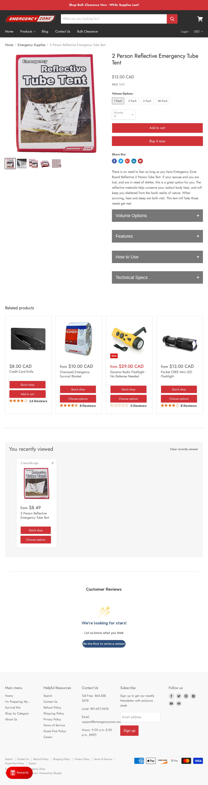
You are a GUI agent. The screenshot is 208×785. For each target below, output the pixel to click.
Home (9, 31)
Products (26, 31)
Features (124, 236)
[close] (53, 463)
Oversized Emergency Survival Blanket (75, 374)
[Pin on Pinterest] (140, 161)
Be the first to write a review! (104, 644)
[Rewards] (19, 773)
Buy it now (157, 141)
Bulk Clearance (87, 31)
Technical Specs (132, 277)
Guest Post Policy (54, 731)
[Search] (172, 19)
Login (184, 31)
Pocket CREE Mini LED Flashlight (176, 374)
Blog (45, 31)
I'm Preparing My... (17, 701)
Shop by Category (17, 713)
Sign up (129, 730)
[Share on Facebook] (114, 161)
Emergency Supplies (31, 45)
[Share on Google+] (127, 161)
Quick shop (27, 385)
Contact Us (62, 31)
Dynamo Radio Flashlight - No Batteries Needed (128, 374)
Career (47, 737)
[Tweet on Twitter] (120, 161)
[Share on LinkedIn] (133, 161)
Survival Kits (13, 707)
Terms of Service (54, 725)
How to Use (127, 256)
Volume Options (131, 215)
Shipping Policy (53, 713)
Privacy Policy (52, 719)
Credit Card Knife (21, 371)
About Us (11, 719)
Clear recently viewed (184, 449)
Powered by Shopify (50, 773)
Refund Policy (52, 707)
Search (47, 696)
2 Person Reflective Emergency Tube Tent (35, 515)
